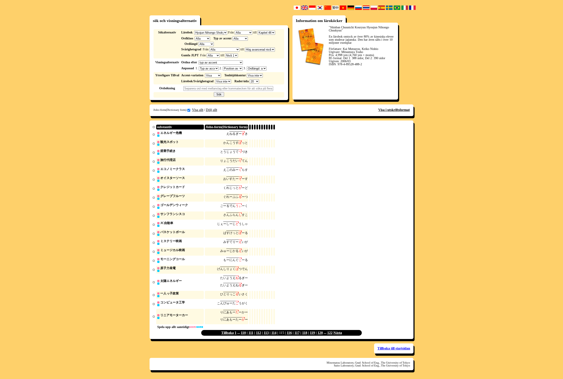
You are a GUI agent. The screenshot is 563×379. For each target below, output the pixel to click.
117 (297, 333)
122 (330, 333)
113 (266, 333)
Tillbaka (227, 333)
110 (243, 333)
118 (304, 333)
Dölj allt (211, 110)
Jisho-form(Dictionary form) (169, 109)
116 (289, 333)
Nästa (337, 333)
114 (273, 333)
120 (320, 333)
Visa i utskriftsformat (394, 110)
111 (251, 333)
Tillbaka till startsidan (393, 348)
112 (258, 333)
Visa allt (197, 110)
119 (312, 333)
